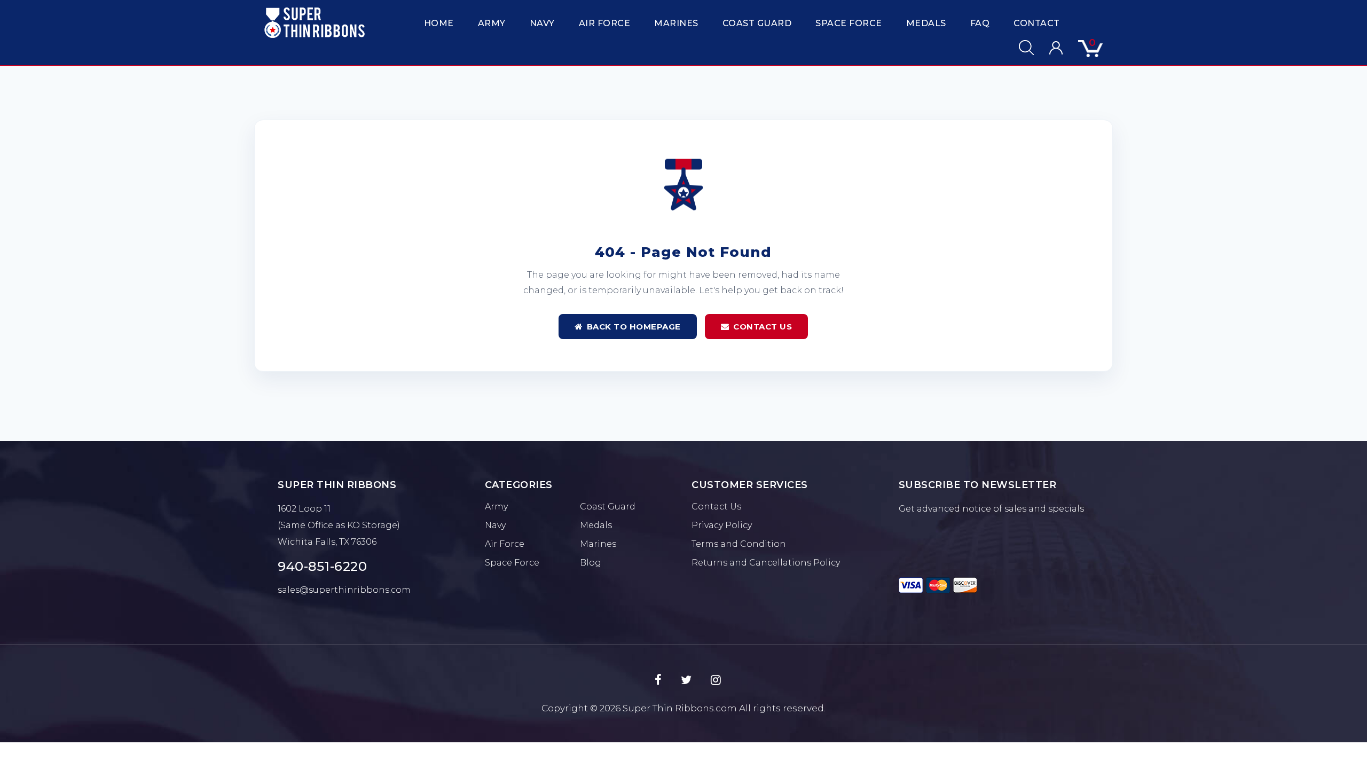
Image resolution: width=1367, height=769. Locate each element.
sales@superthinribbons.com (344, 590)
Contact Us (762, 326)
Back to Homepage (634, 326)
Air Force (605, 23)
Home (439, 23)
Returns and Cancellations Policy (766, 563)
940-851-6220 (322, 566)
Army (492, 23)
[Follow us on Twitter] (686, 680)
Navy (542, 23)
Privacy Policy (722, 525)
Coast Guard (757, 23)
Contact (1037, 23)
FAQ (980, 23)
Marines (676, 23)
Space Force (848, 23)
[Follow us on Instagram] (716, 680)
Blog (590, 563)
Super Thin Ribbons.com (680, 708)
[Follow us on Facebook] (658, 680)
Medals (926, 23)
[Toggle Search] (1019, 47)
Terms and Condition (739, 544)
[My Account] (1049, 47)
